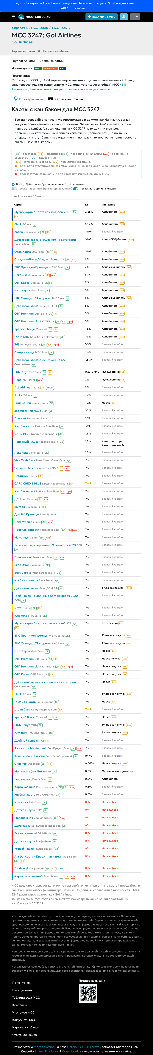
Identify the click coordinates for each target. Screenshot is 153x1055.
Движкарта (22, 825)
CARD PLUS (22, 434)
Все (18, 184)
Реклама (79, 8)
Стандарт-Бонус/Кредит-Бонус (36, 259)
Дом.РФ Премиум (26, 514)
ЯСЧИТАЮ (21, 337)
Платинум (21, 476)
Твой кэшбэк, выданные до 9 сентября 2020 (46, 595)
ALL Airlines (22, 387)
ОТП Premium (24, 313)
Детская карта (24, 810)
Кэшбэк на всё (24, 491)
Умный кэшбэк (24, 848)
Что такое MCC (23, 1012)
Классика (21, 802)
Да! (16, 499)
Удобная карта (24, 794)
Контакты (19, 1005)
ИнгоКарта (22, 290)
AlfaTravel (21, 868)
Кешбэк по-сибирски (29, 756)
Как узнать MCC (24, 1020)
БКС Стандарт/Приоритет (32, 298)
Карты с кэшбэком (56, 51)
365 (17, 344)
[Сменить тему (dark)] (135, 16)
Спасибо (20, 763)
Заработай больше (27, 410)
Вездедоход (23, 779)
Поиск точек (21, 982)
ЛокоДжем (22, 275)
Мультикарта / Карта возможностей (40, 212)
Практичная (23, 557)
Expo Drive (21, 565)
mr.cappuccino (44, 1047)
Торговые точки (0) (26, 51)
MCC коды (60, 28)
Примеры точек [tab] (30, 99)
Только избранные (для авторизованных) (45, 188)
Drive (17, 608)
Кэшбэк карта (24, 426)
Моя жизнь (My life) (28, 771)
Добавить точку (103, 17)
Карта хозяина (24, 787)
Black (18, 224)
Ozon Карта (22, 252)
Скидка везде (24, 352)
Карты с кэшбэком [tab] (68, 99)
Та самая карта (25, 702)
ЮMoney (20, 732)
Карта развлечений (28, 876)
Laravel (95, 1047)
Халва (18, 232)
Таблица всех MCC (26, 997)
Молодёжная (23, 818)
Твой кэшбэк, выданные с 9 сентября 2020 (45, 545)
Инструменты (22, 990)
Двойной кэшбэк (26, 740)
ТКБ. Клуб (21, 372)
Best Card (21, 572)
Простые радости (26, 529)
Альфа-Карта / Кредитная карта (37, 856)
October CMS (77, 1047)
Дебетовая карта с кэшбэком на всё (40, 360)
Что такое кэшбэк (25, 1035)
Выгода (19, 507)
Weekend (20, 615)
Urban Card (22, 709)
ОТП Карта (22, 282)
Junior (18, 395)
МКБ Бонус (22, 725)
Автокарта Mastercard (30, 748)
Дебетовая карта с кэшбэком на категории (45, 239)
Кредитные (77, 184)
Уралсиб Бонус (24, 329)
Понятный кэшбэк (27, 441)
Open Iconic (70, 1051)
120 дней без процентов (31, 468)
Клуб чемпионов (26, 580)
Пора (18, 380)
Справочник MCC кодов (30, 28)
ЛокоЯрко (21, 452)
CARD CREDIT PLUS (27, 483)
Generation (22, 522)
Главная (20, 418)
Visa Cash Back (24, 460)
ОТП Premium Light (27, 321)
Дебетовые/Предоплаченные (45, 184)
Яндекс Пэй (22, 403)
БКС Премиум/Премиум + (32, 267)
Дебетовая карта (26, 306)
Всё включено (24, 833)
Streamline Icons (47, 1051)
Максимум (21, 537)
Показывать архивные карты (98, 188)
